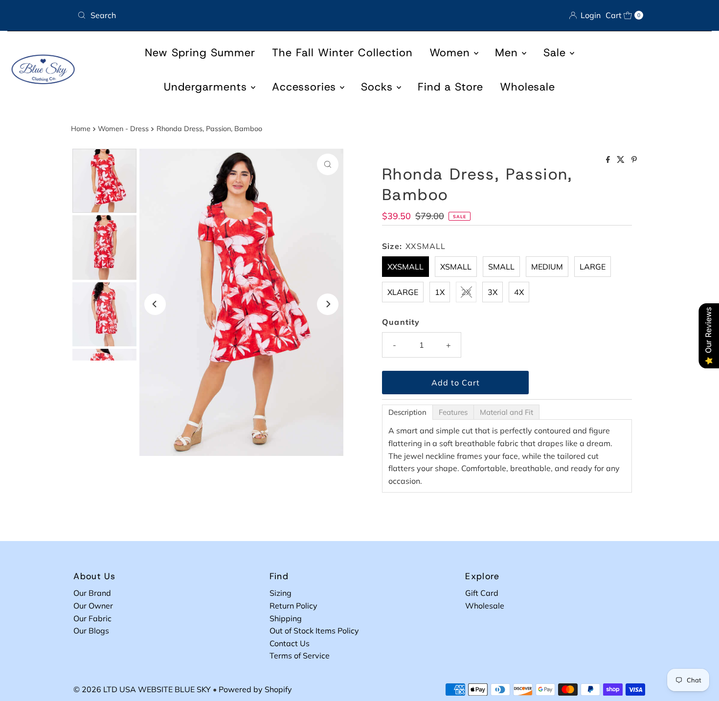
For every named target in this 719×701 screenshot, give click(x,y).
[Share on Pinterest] (634, 160)
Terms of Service (300, 655)
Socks (379, 87)
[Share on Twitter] (622, 160)
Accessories (306, 87)
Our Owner (93, 606)
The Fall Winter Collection (342, 52)
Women (451, 52)
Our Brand (92, 593)
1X (440, 292)
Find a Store (450, 87)
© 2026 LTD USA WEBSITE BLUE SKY (142, 689)
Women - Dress (123, 128)
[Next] (327, 304)
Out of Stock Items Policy (314, 630)
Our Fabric (92, 618)
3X (492, 292)
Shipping (286, 618)
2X (466, 292)
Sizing (281, 593)
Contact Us (290, 643)
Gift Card (481, 593)
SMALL (501, 266)
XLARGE (402, 292)
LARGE (593, 266)
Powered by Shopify (255, 689)
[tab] (407, 412)
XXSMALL (405, 266)
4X (519, 292)
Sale (556, 52)
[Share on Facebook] (609, 160)
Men (508, 52)
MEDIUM (547, 266)
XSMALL (456, 266)
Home (80, 128)
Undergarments (207, 87)
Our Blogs (91, 630)
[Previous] (155, 304)
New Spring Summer (200, 52)
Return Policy (293, 606)
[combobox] (214, 15)
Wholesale (527, 87)
